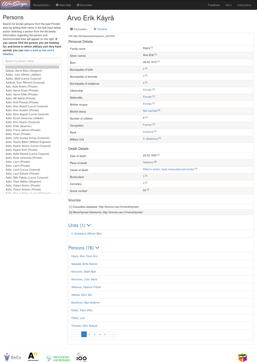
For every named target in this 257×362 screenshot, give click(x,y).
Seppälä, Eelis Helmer (84, 264)
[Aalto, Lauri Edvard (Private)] (32, 174)
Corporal (148, 131)
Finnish (147, 90)
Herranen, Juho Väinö (84, 279)
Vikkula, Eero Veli (81, 295)
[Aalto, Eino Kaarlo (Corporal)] (32, 122)
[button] (160, 225)
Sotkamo (148, 162)
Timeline (101, 29)
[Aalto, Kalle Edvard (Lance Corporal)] (32, 154)
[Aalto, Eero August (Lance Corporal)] (32, 114)
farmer (147, 125)
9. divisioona (150, 138)
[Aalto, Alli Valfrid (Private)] (32, 98)
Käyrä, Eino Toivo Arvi (84, 256)
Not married (150, 111)
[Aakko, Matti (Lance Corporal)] (32, 79)
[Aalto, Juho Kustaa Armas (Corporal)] (32, 138)
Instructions (244, 5)
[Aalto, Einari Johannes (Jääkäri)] (32, 118)
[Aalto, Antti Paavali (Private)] (32, 102)
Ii (143, 69)
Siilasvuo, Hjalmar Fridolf (86, 287)
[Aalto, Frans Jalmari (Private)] (32, 130)
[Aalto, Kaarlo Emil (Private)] (32, 150)
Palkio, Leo (77, 318)
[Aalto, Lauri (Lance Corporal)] (32, 170)
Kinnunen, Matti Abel (83, 271)
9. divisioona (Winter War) (86, 233)
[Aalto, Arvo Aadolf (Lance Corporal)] (32, 106)
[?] (32, 67)
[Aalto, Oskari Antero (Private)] (32, 185)
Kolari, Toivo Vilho (82, 310)
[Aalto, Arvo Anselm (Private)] (32, 110)
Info (227, 5)
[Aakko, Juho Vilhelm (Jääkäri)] (32, 75)
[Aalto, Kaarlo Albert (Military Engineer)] (32, 142)
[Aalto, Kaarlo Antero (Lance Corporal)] (32, 146)
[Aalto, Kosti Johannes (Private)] (32, 158)
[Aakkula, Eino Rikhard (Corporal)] (32, 82)
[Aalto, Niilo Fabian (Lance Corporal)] (32, 177)
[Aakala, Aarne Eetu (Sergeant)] (32, 71)
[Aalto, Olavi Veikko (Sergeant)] (32, 181)
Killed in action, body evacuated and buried (168, 169)
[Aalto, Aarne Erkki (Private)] (32, 94)
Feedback (214, 5)
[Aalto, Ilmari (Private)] (32, 134)
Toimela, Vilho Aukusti (84, 325)
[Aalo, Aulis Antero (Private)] (32, 86)
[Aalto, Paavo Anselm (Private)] (32, 189)
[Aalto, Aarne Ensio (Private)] (32, 90)
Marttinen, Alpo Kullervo (85, 302)
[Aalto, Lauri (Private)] (32, 162)
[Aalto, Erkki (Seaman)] (32, 126)
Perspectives (40, 5)
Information (80, 29)
